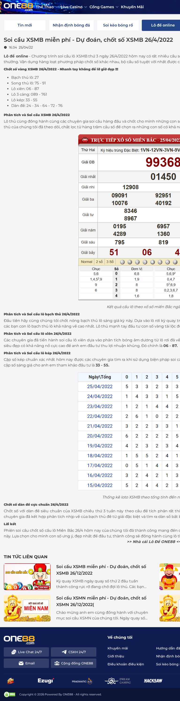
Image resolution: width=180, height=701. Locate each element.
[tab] (25, 25)
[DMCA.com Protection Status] (9, 694)
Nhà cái (140, 541)
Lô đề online (16, 56)
